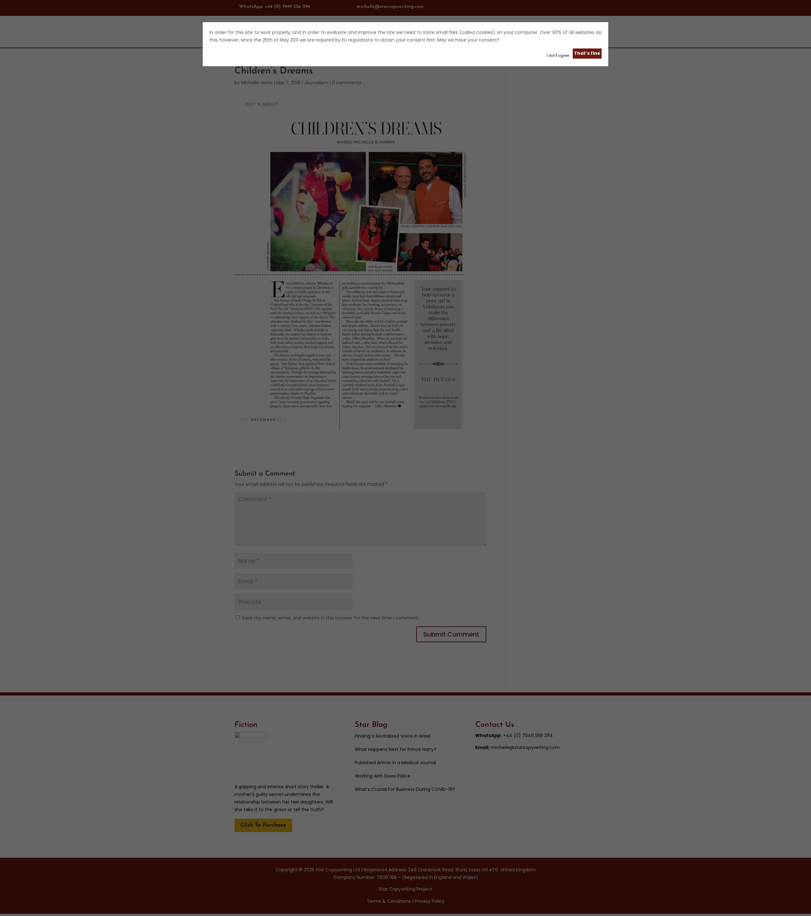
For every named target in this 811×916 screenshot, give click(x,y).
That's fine (587, 53)
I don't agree (557, 55)
